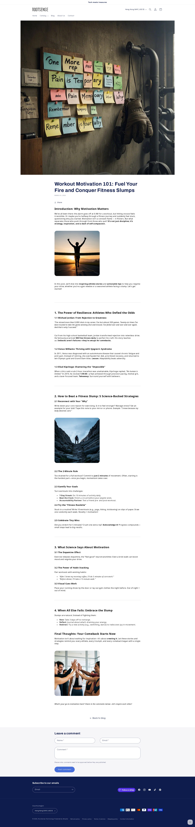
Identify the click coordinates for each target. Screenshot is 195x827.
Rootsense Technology (46, 819)
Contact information (127, 819)
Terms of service (99, 819)
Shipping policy (113, 819)
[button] (44, 15)
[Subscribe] (72, 789)
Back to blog (99, 718)
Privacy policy (87, 819)
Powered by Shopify (61, 819)
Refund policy (75, 819)
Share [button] (59, 202)
